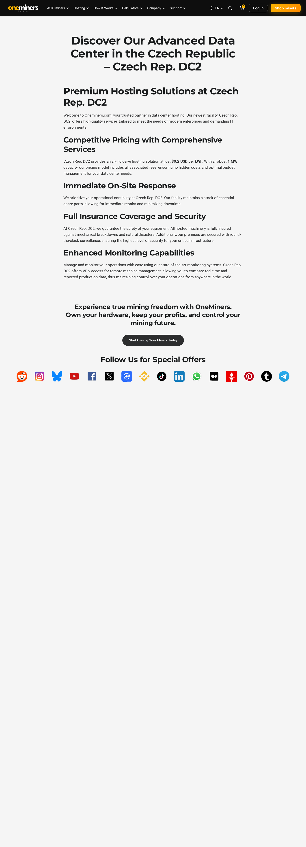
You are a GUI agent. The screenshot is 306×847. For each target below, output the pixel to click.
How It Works (104, 8)
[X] (109, 376)
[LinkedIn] (179, 376)
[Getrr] (231, 376)
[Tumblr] (266, 376)
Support (176, 8)
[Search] (230, 8)
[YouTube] (74, 376)
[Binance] (144, 376)
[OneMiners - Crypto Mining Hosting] (23, 8)
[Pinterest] (249, 376)
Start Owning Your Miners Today (153, 340)
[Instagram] (39, 376)
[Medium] (214, 376)
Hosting (79, 8)
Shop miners (285, 8)
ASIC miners (56, 8)
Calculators (130, 8)
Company (154, 8)
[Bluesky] (57, 376)
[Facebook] (91, 376)
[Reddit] (22, 376)
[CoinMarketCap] (126, 376)
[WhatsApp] (196, 376)
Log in (258, 8)
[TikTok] (161, 376)
